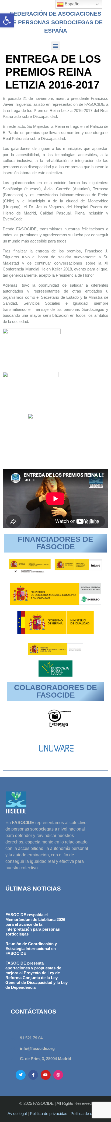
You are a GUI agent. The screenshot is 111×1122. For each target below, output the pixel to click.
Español (72, 4)
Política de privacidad (48, 1113)
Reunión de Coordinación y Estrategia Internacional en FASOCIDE (31, 948)
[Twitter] (20, 1075)
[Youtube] (45, 1075)
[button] (7, 20)
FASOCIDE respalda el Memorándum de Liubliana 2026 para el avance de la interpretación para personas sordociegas (35, 924)
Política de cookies (87, 1113)
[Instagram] (58, 1075)
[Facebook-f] (33, 1075)
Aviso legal (17, 1113)
